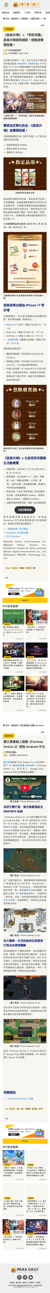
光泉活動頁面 (25, 509)
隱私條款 (18, 1282)
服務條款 (12, 1282)
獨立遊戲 (7, 762)
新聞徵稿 (31, 1282)
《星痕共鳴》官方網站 (17, 529)
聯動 (34, 568)
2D (10, 765)
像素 (20, 765)
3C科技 (27, 12)
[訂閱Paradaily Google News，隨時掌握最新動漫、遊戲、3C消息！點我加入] (25, 596)
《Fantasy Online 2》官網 (20, 1098)
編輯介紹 (25, 1282)
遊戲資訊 (16, 12)
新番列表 (38, 12)
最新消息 (5, 12)
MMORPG (22, 63)
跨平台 (9, 827)
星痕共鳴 (33, 63)
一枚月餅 (12, 755)
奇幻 (8, 900)
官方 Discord (13, 536)
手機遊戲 (24, 18)
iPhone (24, 80)
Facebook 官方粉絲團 (17, 532)
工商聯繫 (37, 1282)
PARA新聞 (12, 53)
